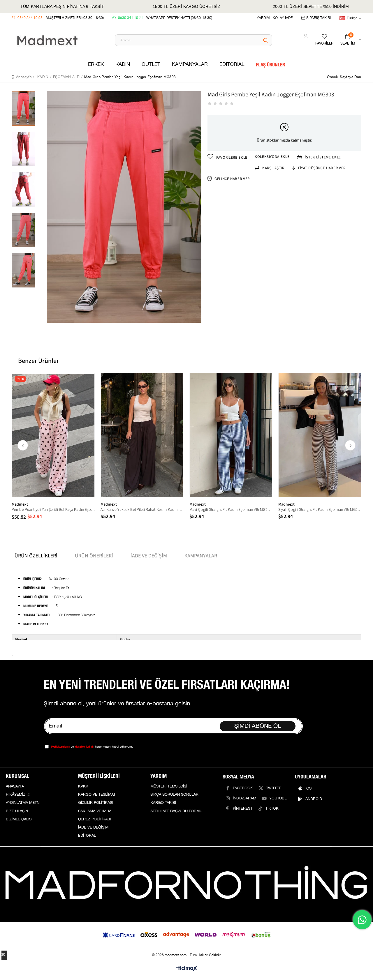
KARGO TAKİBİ (163, 802)
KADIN (122, 64)
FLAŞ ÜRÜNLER (270, 64)
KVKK (83, 786)
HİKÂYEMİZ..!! (17, 794)
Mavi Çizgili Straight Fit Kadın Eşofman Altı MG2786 (230, 509)
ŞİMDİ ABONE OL (257, 726)
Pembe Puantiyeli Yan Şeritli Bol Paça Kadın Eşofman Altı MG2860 (53, 509)
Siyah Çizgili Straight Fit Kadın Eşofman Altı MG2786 (319, 509)
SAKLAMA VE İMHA (94, 811)
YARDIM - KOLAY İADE (275, 18)
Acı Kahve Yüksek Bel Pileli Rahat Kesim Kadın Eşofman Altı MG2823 (142, 509)
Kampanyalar (200, 555)
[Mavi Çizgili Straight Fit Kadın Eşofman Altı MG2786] (231, 435)
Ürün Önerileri (94, 555)
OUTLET (151, 64)
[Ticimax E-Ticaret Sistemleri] (186, 969)
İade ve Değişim (149, 555)
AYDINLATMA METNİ (23, 802)
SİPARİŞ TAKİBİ (318, 18)
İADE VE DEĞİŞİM (93, 827)
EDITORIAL (231, 64)
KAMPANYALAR (190, 64)
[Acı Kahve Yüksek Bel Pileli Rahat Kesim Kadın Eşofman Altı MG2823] (142, 435)
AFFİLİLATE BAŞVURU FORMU (176, 811)
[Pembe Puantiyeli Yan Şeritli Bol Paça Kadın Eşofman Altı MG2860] (53, 435)
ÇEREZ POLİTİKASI (94, 819)
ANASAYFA (15, 786)
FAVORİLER (324, 43)
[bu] (186, 884)
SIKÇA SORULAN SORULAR (174, 794)
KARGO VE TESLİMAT (96, 794)
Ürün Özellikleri (36, 555)
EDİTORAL (87, 835)
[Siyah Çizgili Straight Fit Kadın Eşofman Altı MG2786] (320, 435)
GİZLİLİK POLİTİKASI (95, 802)
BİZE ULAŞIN (17, 811)
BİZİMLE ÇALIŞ (18, 819)
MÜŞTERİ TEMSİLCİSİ (168, 786)
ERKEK (96, 64)
